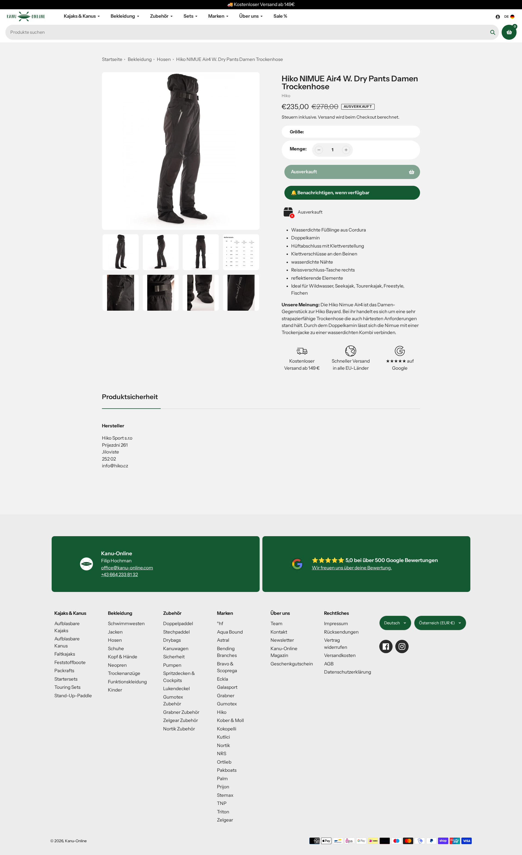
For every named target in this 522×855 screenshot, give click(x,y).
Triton (223, 811)
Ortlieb (224, 762)
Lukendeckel (176, 688)
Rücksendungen (341, 632)
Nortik (223, 745)
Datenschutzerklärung (347, 672)
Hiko (286, 95)
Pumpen (172, 665)
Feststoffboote (70, 662)
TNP (221, 803)
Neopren (117, 665)
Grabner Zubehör (181, 712)
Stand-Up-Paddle (73, 695)
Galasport (227, 687)
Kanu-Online (76, 840)
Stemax (225, 795)
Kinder (115, 690)
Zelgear (225, 820)
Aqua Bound (230, 632)
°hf (220, 623)
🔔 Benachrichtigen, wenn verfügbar (330, 192)
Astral (223, 640)
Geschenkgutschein (292, 663)
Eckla (222, 679)
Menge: (298, 149)
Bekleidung (140, 59)
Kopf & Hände (122, 656)
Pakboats (227, 770)
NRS (221, 753)
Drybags (172, 640)
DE (506, 16)
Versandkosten (340, 655)
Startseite (112, 59)
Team (276, 623)
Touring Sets (67, 687)
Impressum (336, 623)
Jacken (115, 632)
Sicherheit (174, 656)
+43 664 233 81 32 (119, 574)
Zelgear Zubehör (180, 720)
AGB (329, 663)
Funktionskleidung (127, 681)
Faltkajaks (64, 654)
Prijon (223, 786)
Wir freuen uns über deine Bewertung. (352, 567)
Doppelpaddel (178, 623)
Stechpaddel (176, 632)
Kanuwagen (175, 648)
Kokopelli (226, 728)
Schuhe (116, 648)
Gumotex (227, 703)
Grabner (225, 695)
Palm (222, 778)
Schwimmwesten (126, 623)
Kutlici (223, 737)
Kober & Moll (230, 720)
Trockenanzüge (124, 673)
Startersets (65, 679)
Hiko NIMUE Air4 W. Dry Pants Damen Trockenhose (229, 59)
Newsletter (282, 640)
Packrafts (64, 670)
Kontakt (279, 632)
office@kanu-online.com (127, 567)
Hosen (164, 59)
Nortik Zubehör (179, 728)
